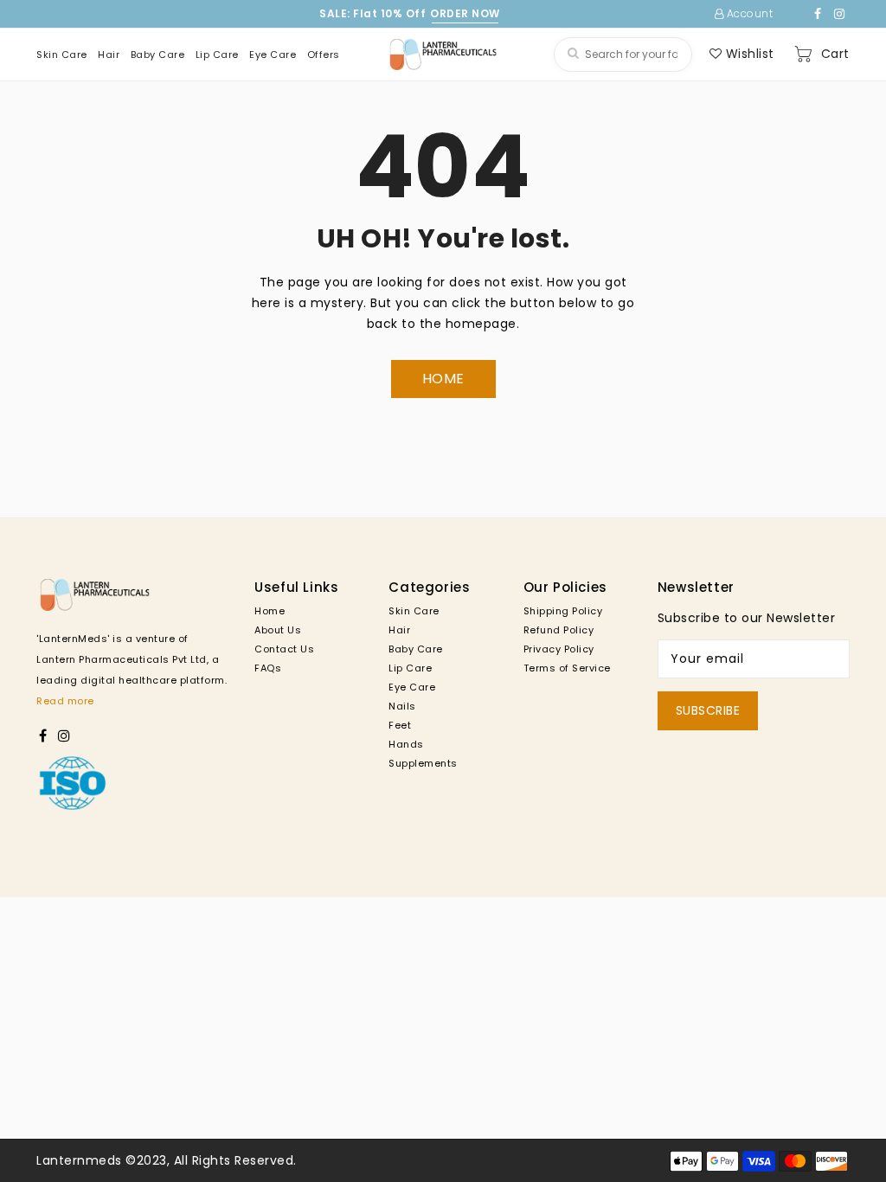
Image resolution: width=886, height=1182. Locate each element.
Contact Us (284, 649)
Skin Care (414, 611)
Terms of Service (567, 668)
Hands (406, 744)
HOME (443, 379)
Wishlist (748, 53)
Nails (402, 706)
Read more (65, 701)
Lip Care (410, 668)
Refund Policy (558, 630)
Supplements (423, 763)
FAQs (267, 668)
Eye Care (411, 687)
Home (269, 611)
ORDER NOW (465, 13)
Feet (399, 725)
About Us (277, 630)
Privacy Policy (558, 649)
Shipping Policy (563, 611)
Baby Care (415, 649)
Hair (399, 630)
